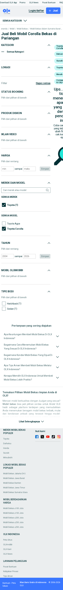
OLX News (7, 554)
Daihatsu (7, 443)
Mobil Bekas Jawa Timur (14, 488)
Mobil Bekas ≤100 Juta (13, 508)
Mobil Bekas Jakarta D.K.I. (14, 473)
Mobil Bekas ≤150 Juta (13, 513)
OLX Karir (7, 549)
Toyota (6, 439)
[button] (8, 2)
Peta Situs (7, 540)
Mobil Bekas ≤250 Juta (13, 522)
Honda (6, 448)
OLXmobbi (7, 544)
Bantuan (6, 583)
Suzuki (6, 453)
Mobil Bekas (22, 29)
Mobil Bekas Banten (12, 483)
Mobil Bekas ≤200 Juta (13, 518)
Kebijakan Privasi (10, 571)
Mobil (12, 29)
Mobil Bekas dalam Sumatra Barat (45, 29)
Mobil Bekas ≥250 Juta (13, 527)
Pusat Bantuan (9, 567)
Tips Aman (8, 576)
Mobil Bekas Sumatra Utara (15, 492)
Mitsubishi (7, 457)
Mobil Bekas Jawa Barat (14, 478)
